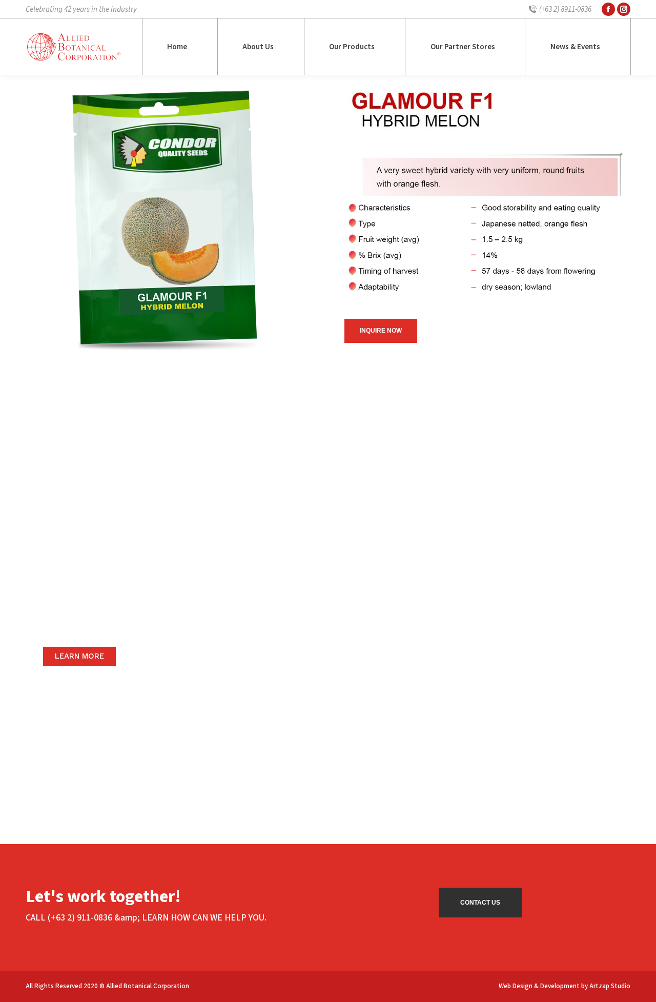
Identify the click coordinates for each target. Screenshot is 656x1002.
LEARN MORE (79, 656)
